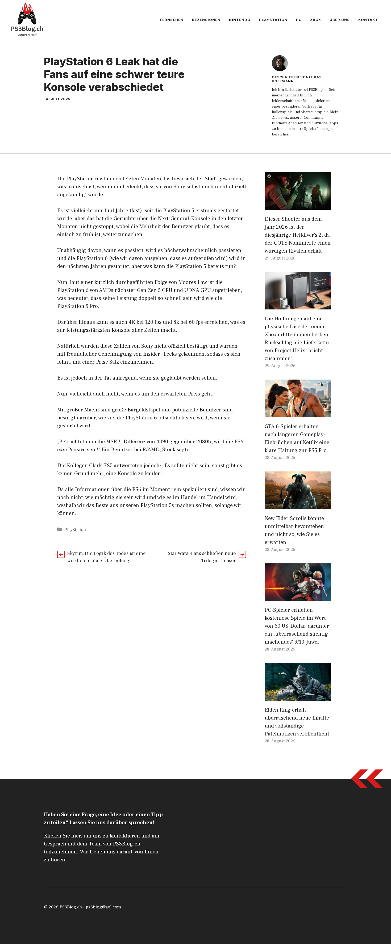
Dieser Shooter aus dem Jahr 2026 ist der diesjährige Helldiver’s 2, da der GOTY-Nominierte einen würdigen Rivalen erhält (298, 235)
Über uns (340, 20)
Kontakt (368, 20)
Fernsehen (172, 20)
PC (299, 20)
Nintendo (240, 20)
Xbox (315, 20)
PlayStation (273, 20)
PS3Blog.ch (71, 907)
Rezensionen (206, 20)
